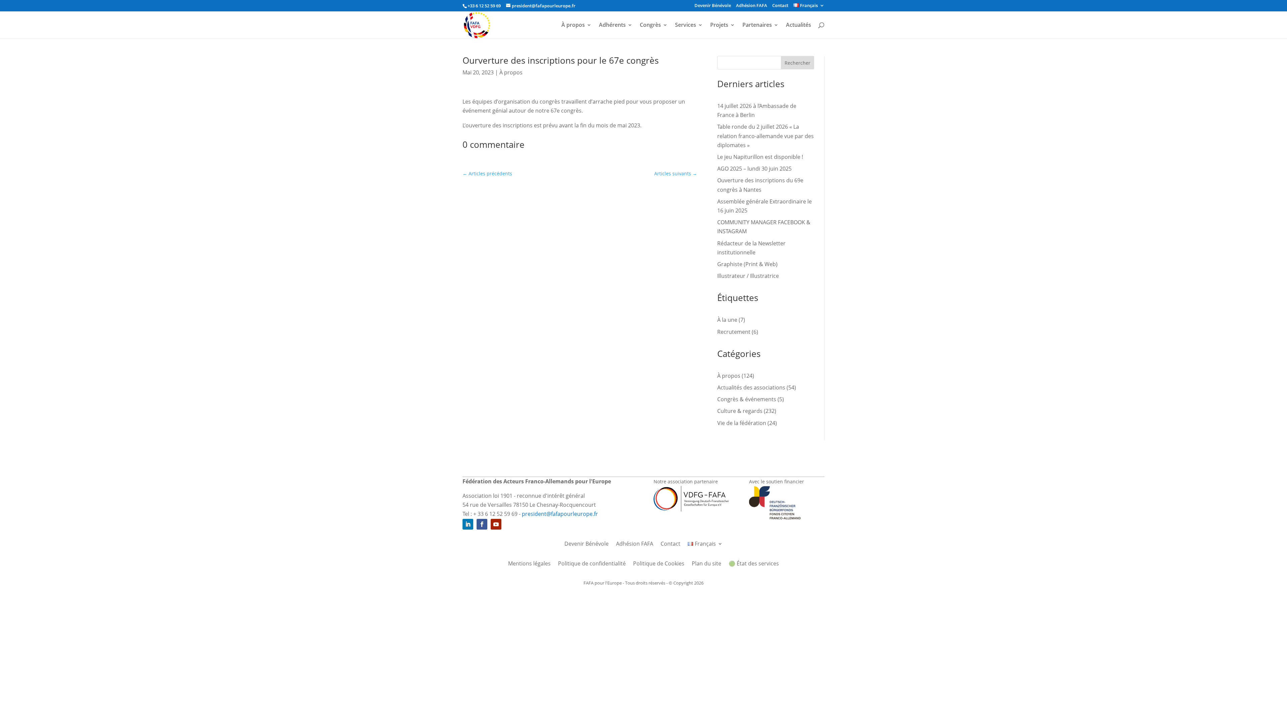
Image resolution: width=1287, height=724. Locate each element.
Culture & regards (739, 411)
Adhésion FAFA (751, 5)
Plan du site (706, 564)
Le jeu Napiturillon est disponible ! (760, 157)
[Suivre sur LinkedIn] (468, 524)
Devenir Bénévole (712, 5)
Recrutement (733, 332)
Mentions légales (529, 564)
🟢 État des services (754, 564)
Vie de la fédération (741, 423)
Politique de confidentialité (592, 564)
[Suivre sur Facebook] (482, 524)
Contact (780, 5)
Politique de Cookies (658, 564)
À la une (727, 319)
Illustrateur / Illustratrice (748, 276)
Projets (719, 25)
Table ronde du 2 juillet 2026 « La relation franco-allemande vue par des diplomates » (765, 135)
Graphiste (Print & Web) (747, 264)
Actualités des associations (751, 387)
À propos (573, 25)
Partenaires (757, 25)
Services (685, 25)
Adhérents (612, 25)
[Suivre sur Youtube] (496, 524)
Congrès (650, 25)
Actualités (798, 25)
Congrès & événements (746, 399)
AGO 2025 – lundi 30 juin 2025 (754, 168)
